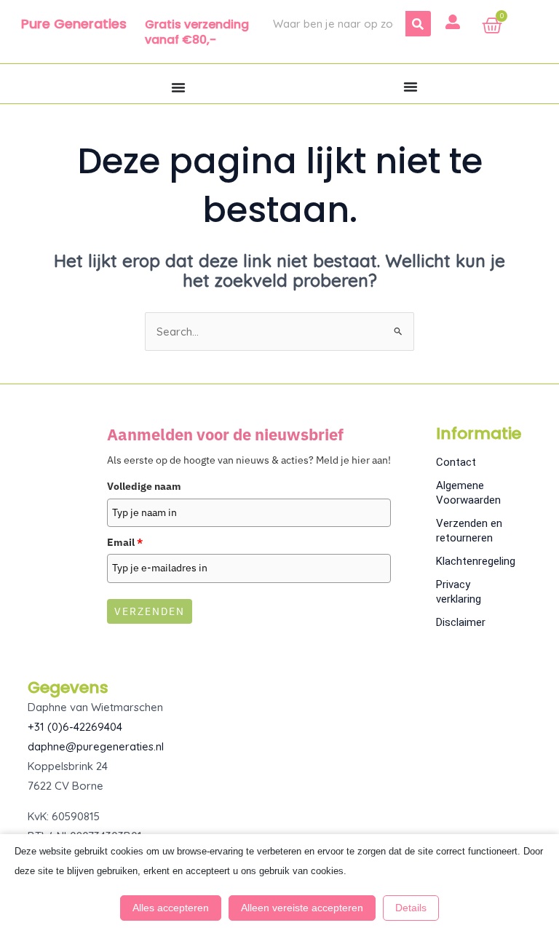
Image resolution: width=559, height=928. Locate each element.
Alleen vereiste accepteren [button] (302, 907)
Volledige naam (144, 486)
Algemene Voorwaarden (468, 493)
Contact (456, 462)
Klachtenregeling (475, 561)
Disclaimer (460, 622)
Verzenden (149, 611)
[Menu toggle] (178, 87)
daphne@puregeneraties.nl (96, 746)
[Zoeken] (418, 23)
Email (125, 542)
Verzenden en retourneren (469, 530)
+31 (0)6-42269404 (75, 727)
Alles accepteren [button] (170, 907)
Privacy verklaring (458, 592)
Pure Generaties (74, 24)
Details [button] (411, 907)
